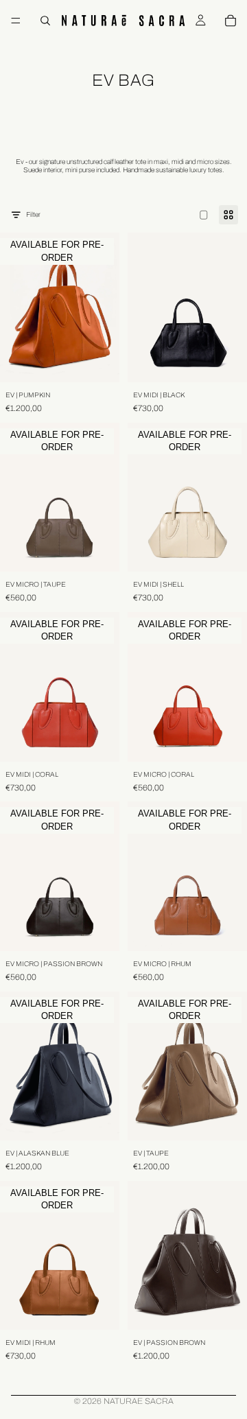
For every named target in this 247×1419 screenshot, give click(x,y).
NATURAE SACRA (139, 1401)
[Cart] (230, 20)
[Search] (45, 20)
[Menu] (16, 20)
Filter (33, 214)
